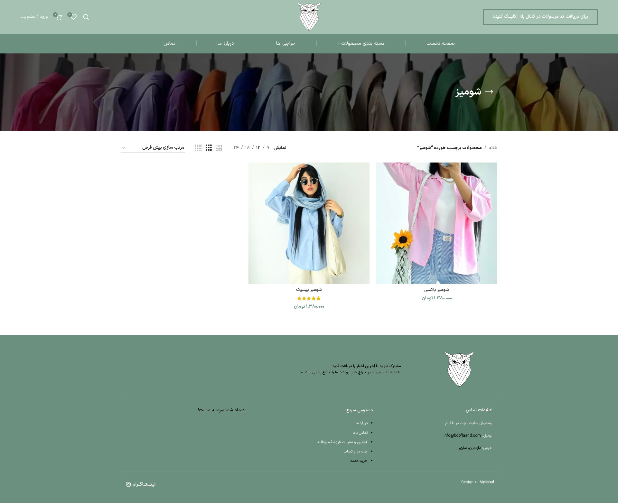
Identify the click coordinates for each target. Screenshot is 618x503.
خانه (493, 147)
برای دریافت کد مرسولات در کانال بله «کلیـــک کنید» (540, 16)
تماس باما (360, 433)
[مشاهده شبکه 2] (219, 148)
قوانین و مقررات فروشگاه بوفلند (342, 442)
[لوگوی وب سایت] (309, 16)
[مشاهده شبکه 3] (209, 148)
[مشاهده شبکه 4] (198, 148)
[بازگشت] (489, 92)
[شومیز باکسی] (436, 223)
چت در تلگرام (455, 423)
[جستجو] (86, 17)
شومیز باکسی (436, 289)
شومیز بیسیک (309, 289)
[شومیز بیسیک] (309, 223)
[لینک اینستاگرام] (128, 485)
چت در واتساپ (356, 451)
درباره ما (362, 423)
